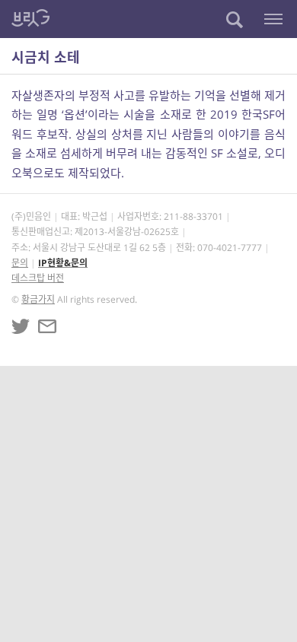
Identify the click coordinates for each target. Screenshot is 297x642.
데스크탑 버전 (37, 278)
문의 (19, 262)
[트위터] (20, 326)
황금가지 (38, 299)
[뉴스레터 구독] (47, 326)
